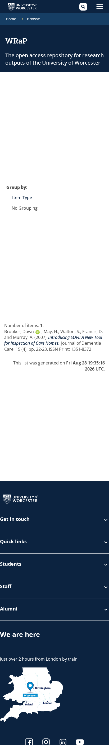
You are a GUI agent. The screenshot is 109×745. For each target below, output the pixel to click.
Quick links (13, 542)
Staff (5, 586)
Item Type (22, 197)
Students (10, 564)
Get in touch (15, 519)
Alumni (8, 609)
